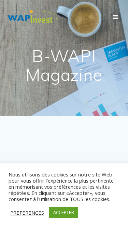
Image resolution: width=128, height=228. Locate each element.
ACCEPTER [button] (63, 212)
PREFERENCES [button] (27, 213)
